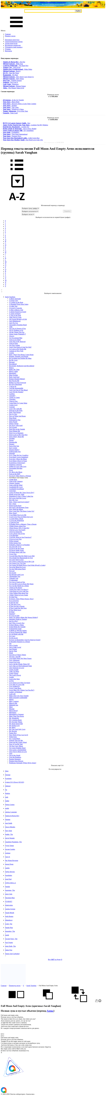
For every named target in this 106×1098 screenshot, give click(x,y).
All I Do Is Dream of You (17, 328)
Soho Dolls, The (10, 946)
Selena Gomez (9, 804)
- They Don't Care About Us (18, 77)
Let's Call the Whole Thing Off (19, 664)
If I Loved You (14, 601)
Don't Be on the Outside (17, 429)
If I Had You (13, 597)
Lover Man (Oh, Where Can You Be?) (21, 690)
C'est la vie (12, 386)
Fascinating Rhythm (15, 468)
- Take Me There (11, 73)
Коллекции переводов (13, 45)
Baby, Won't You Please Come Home (21, 355)
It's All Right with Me (16, 634)
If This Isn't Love (14, 604)
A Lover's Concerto (15, 308)
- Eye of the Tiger (15, 111)
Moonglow (12, 712)
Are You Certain (14, 345)
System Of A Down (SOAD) (14, 782)
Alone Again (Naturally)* (17, 334)
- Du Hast (10, 75)
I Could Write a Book (16, 519)
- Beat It (11, 71)
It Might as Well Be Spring (18, 630)
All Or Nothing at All (16, 330)
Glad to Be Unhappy (16, 481)
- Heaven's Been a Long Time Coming (19, 104)
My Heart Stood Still (16, 724)
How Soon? (13, 513)
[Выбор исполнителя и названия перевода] (16, 172)
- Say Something (18, 130)
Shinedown (8, 920)
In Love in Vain (14, 615)
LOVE (11, 681)
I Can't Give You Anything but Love (21, 517)
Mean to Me (13, 703)
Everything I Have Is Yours (18, 461)
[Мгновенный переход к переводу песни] (16, 187)
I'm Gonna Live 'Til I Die (17, 563)
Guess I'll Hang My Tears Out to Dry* (21, 492)
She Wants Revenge (11, 860)
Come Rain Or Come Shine (18, 403)
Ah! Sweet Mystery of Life (18, 319)
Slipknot (7, 786)
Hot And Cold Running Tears (18, 507)
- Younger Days (12, 136)
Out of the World (14, 755)
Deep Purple (13, 422)
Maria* (11, 699)
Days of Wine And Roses (17, 416)
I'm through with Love (16, 574)
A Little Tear (13, 306)
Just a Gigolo (13, 645)
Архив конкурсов (11, 43)
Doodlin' (12, 438)
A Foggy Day (13, 300)
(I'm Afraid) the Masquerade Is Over (21, 558)
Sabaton (7, 819)
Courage (12, 407)
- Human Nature (14, 86)
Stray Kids (8, 831)
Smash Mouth (9, 913)
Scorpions (8, 778)
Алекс (50, 1010)
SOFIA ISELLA (10, 883)
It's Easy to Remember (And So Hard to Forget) (24, 640)
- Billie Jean (13, 64)
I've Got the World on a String (19, 586)
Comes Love (13, 405)
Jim (10, 643)
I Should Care (13, 578)
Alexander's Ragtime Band (18, 325)
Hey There (12, 504)
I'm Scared (12, 573)
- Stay (16, 123)
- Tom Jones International (15, 134)
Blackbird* (12, 373)
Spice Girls (8, 894)
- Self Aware (11, 67)
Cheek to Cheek (14, 397)
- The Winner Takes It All (13, 88)
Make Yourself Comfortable (18, 697)
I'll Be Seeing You (15, 543)
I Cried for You (14, 522)
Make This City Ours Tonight (18, 696)
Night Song (13, 737)
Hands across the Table (16, 494)
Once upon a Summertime (17, 750)
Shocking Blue (10, 898)
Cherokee (12, 399)
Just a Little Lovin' (15, 647)
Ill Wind (11, 612)
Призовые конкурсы (12, 40)
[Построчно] (47, 1001)
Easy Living (13, 448)
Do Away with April (15, 425)
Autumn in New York (16, 351)
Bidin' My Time (14, 369)
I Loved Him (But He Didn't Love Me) (22, 556)
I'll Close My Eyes (15, 546)
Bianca (11, 368)
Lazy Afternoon (14, 660)
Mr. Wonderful (14, 718)
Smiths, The (9, 834)
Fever (11, 470)
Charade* (12, 396)
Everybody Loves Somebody (18, 457)
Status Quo (8, 950)
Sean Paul (8, 879)
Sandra (7, 868)
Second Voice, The (11, 939)
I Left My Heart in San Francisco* (20, 537)
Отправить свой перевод (13, 47)
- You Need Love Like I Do (23, 140)
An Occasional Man (15, 338)
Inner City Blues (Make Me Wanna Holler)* (23, 617)
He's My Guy (13, 500)
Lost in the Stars (14, 679)
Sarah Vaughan (31, 985)
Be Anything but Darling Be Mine (20, 358)
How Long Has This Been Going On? (21, 511)
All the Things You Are (16, 332)
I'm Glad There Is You (16, 560)
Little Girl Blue (14, 671)
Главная (8, 34)
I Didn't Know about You (17, 526)
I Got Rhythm (13, 535)
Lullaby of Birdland (15, 692)
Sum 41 (7, 857)
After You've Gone (15, 317)
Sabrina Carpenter (11, 812)
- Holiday (10, 105)
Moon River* (13, 711)
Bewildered (13, 364)
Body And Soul (14, 377)
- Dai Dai (14, 62)
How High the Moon (16, 509)
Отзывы (8, 49)
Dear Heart (12, 418)
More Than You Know (16, 716)
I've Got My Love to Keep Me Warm (21, 584)
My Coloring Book (15, 720)
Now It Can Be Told (16, 744)
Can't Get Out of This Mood (18, 390)
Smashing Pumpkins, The (13, 842)
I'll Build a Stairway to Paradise (19, 545)
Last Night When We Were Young (20, 658)
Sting (6, 771)
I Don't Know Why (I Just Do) (19, 528)
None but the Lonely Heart (18, 742)
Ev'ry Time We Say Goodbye (18, 455)
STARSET (8, 901)
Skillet (7, 801)
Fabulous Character (15, 464)
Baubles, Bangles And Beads (18, 356)
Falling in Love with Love (17, 466)
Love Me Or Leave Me (16, 684)
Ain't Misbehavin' (15, 321)
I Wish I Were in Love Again (18, 595)
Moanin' (11, 709)
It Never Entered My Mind (18, 632)
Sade (6, 797)
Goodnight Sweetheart (16, 489)
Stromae (7, 775)
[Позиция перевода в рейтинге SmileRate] (99, 1001)
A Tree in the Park (15, 315)
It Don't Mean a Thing (16, 625)
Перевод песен (10, 36)
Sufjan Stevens (10, 872)
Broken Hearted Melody (17, 379)
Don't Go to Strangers (16, 433)
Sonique (7, 853)
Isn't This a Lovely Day (17, 623)
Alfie (10, 327)
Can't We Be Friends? (16, 392)
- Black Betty (11, 102)
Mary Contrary (14, 701)
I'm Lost (11, 571)
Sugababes (8, 875)
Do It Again (13, 427)
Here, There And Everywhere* (19, 502)
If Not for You (13, 602)
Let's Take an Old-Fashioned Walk (20, 666)
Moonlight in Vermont (16, 714)
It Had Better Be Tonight (17, 627)
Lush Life (12, 694)
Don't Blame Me (14, 431)
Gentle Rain (13, 479)
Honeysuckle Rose (15, 505)
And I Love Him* (15, 340)
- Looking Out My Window (25, 125)
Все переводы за (54, 142)
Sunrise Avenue (10, 909)
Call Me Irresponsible (16, 388)
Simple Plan (9, 927)
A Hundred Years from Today (18, 304)
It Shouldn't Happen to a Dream (19, 642)
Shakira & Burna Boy (12, 816)
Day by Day (13, 414)
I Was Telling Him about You (18, 593)
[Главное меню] (16, 29)
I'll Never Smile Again (16, 550)
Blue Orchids (13, 375)
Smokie (7, 886)
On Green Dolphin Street (17, 748)
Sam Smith (8, 823)
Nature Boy (13, 733)
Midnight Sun (13, 705)
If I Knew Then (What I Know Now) (21, 599)
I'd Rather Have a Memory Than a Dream (22, 524)
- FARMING (11, 132)
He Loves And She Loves (17, 498)
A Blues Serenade (15, 299)
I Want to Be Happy (15, 588)
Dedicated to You (14, 420)
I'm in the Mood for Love (17, 567)
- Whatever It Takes (13, 109)
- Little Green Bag (21, 138)
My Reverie (13, 731)
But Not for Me (14, 381)
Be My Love (13, 360)
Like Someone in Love (16, 668)
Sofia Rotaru (9, 916)
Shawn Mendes (10, 827)
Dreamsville (13, 442)
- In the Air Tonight (13, 100)
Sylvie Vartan (9, 845)
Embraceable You (15, 451)
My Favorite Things (15, 722)
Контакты (8, 51)
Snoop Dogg (9, 864)
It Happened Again (15, 629)
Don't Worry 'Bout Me (16, 437)
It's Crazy (12, 636)
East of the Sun (14, 446)
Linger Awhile (14, 670)
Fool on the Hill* (14, 474)
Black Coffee (13, 371)
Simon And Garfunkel (12, 954)
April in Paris (13, 343)
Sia (6, 790)
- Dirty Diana (13, 79)
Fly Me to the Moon (15, 472)
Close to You (13, 401)
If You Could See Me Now (18, 608)
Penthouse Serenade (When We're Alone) (22, 763)
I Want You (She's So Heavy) (18, 589)
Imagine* (12, 614)
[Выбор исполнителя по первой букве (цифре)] (16, 203)
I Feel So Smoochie (15, 532)
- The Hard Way (15, 65)
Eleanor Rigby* (14, 450)
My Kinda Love (14, 725)
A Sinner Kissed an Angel (17, 312)
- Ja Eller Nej (16, 127)
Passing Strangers (15, 759)
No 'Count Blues (14, 738)
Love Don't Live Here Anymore (19, 683)
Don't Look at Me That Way (18, 435)
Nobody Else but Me (16, 740)
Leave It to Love (14, 662)
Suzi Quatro (9, 942)
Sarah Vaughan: (10, 297)
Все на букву (55, 959)
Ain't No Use (13, 323)
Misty (11, 707)
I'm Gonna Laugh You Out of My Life (21, 561)
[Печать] (96, 1001)
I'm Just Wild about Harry (17, 569)
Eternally (12, 453)
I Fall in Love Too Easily (17, 530)
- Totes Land (10, 113)
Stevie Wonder (10, 838)
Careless (12, 394)
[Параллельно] (16, 1001)
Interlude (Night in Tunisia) (18, 619)
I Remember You (14, 576)
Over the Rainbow (15, 757)
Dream (11, 440)
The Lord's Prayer (15, 675)
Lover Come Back (15, 688)
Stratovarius (9, 905)
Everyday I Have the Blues (18, 459)
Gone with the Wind (15, 485)
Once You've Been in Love (18, 752)
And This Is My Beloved (17, 341)
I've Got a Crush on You (17, 582)
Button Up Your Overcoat (17, 382)
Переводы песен (14, 985)
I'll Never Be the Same (16, 548)
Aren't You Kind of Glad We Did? (20, 347)
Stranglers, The (10, 931)
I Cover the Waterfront (16, 520)
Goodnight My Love (16, 487)
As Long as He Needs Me (17, 349)
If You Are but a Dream (16, 606)
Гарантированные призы (14, 41)
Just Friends (13, 649)
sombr (7, 808)
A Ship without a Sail (16, 310)
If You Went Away (15, 610)
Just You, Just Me (14, 656)
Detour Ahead (13, 423)
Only (10, 753)
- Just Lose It (10, 82)
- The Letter (11, 107)
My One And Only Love (17, 729)
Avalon (11, 353)
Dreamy (11, 444)
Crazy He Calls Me (15, 409)
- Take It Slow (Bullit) (19, 129)
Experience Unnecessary (17, 463)
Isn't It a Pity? (13, 621)
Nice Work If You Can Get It (18, 735)
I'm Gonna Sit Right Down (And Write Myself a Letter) (27, 565)
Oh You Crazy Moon (16, 746)
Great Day (12, 491)
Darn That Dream (15, 412)
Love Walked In (14, 686)
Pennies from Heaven (16, 761)
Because (12, 362)
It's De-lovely (13, 638)
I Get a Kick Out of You (17, 533)
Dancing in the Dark (15, 410)
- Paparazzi (11, 84)
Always (11, 336)
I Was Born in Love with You (18, 591)
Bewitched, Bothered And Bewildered (21, 366)
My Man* (12, 727)
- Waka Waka (17, 69)
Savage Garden (10, 849)
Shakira (7, 793)
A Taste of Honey (15, 313)
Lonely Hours (13, 673)
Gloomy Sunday (14, 483)
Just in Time (13, 651)
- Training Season (12, 80)
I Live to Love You (15, 539)
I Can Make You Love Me (17, 515)
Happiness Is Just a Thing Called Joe (21, 496)
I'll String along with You (17, 552)
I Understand (13, 580)
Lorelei (11, 677)
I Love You (12, 554)
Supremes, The (10, 890)
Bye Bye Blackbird (15, 384)
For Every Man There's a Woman (20, 476)
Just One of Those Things (17, 655)
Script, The (8, 924)
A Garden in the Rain (16, 302)
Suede (7, 935)
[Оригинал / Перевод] (79, 1001)
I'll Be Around (13, 541)
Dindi (11, 653)
